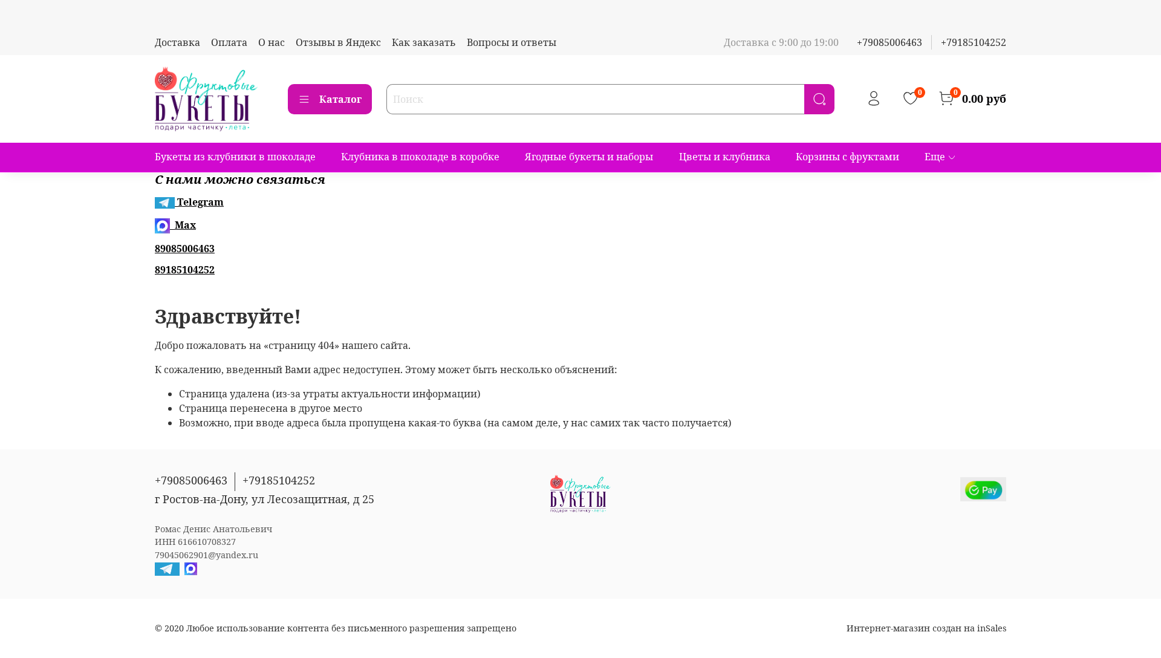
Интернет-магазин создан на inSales (926, 628)
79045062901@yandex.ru (206, 555)
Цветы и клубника (724, 156)
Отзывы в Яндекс (338, 42)
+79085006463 (889, 42)
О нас (271, 42)
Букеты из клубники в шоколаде (235, 156)
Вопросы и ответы (511, 42)
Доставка (177, 42)
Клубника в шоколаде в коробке (420, 156)
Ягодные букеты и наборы (589, 156)
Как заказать (424, 42)
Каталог (340, 99)
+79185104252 (973, 42)
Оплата (229, 42)
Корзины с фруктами (847, 156)
